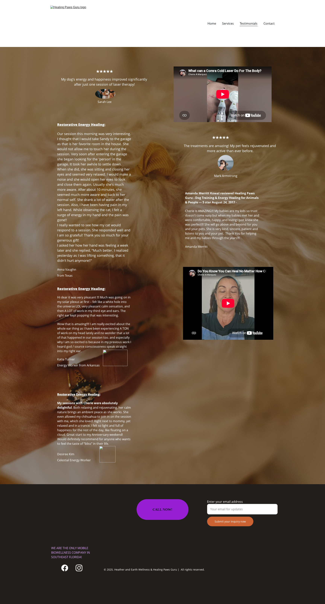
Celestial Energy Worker (74, 460)
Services (228, 23)
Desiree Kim (65, 454)
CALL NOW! (162, 509)
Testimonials (248, 23)
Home (211, 23)
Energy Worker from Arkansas (78, 365)
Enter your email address (225, 502)
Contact (269, 23)
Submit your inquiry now (230, 521)
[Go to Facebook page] (64, 568)
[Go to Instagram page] (79, 568)
